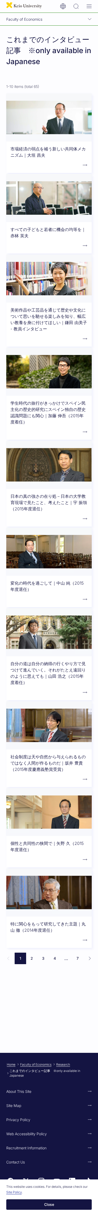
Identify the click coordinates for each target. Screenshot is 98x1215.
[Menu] (89, 6)
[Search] (76, 6)
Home (11, 1064)
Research (63, 1064)
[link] (8, 958)
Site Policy (14, 1192)
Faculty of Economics (35, 1064)
